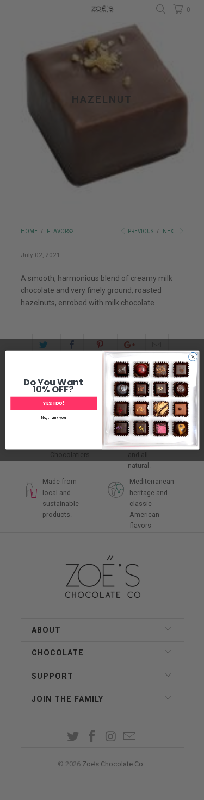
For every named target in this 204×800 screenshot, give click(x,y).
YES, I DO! (53, 403)
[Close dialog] (192, 356)
